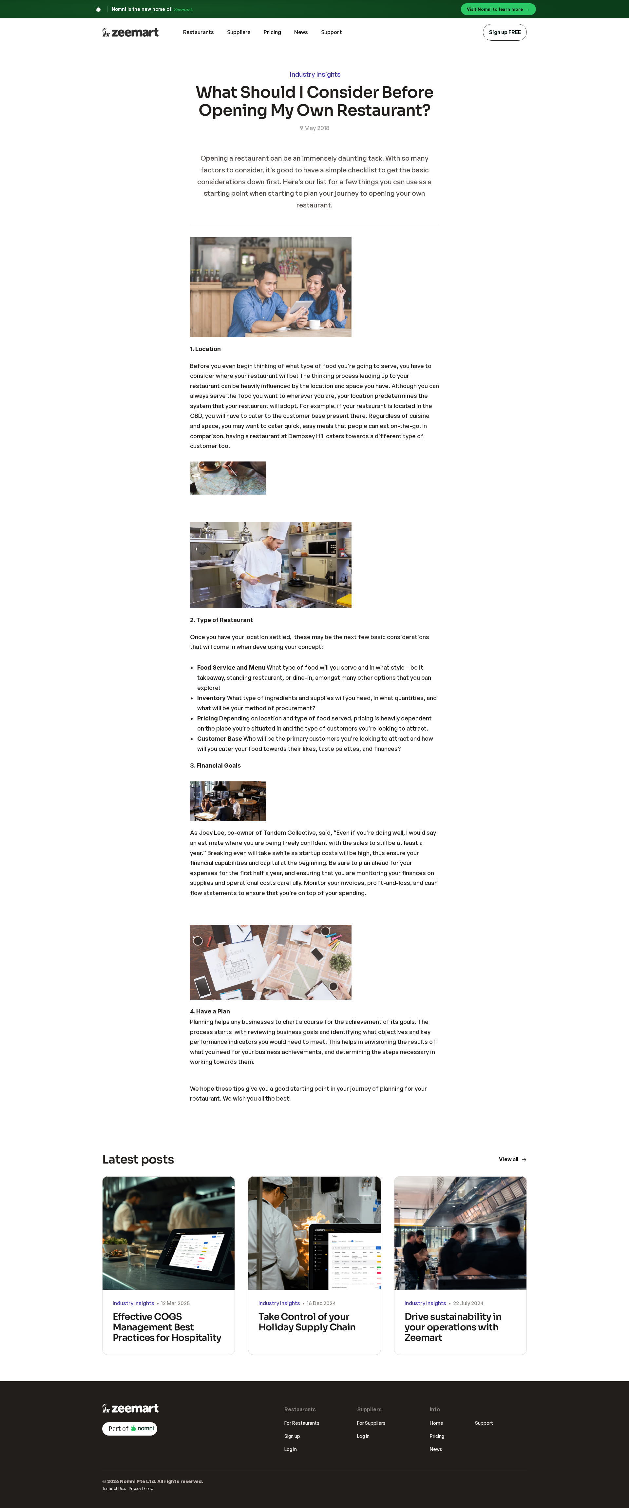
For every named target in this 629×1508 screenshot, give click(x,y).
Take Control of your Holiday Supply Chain (306, 1322)
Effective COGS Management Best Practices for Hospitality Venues (168, 1332)
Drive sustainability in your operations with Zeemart (454, 1327)
